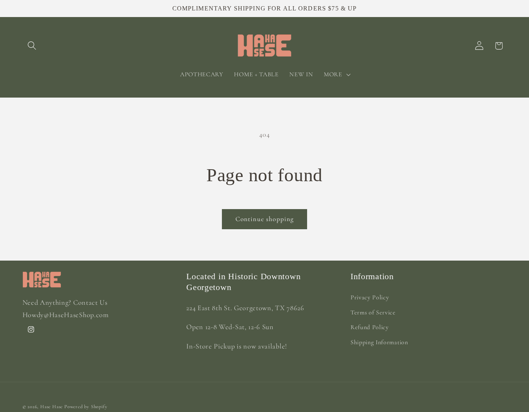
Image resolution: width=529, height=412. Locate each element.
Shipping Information (379, 342)
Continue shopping (264, 219)
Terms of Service (373, 312)
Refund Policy (369, 327)
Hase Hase (51, 406)
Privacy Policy (369, 297)
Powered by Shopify (86, 406)
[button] (32, 46)
